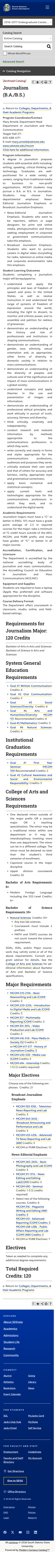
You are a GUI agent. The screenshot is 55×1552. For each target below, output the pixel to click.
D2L (6, 1415)
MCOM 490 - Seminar (29, 1186)
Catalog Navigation (18, 71)
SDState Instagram (27, 1532)
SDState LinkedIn (35, 1532)
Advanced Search (13, 61)
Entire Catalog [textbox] (13, 38)
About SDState (13, 1322)
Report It (32, 1517)
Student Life (12, 1342)
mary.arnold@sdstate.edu (28, 141)
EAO (6, 1512)
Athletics (9, 1381)
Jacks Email (10, 1427)
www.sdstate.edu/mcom (18, 145)
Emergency (9, 1507)
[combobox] (27, 22)
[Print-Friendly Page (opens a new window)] (46, 82)
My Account (35, 1458)
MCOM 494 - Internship (24, 1063)
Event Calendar (12, 1394)
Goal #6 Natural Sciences (30, 727)
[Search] (48, 46)
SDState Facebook (5, 1532)
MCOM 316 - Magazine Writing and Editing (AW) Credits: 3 (31, 1210)
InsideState (34, 1451)
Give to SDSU (15, 1480)
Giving (31, 1375)
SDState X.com (12, 1532)
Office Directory (17, 1491)
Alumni (8, 1375)
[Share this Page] (42, 82)
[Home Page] (16, 10)
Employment (11, 1451)
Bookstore (9, 1388)
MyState (33, 1421)
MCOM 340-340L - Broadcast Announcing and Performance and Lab (33, 1122)
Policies (32, 1512)
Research (9, 1348)
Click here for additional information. (26, 149)
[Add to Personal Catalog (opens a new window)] (37, 82)
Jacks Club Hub (12, 1421)
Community (11, 1355)
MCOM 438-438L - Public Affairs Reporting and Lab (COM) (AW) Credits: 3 (32, 1230)
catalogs (13, 1542)
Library (32, 1381)
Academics (10, 1328)
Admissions (11, 1335)
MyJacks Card (36, 1415)
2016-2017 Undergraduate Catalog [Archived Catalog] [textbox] (28, 22)
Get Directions (16, 1471)
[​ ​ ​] (47, 7)
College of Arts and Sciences (24, 964)
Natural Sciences (20, 917)
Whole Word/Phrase (19, 53)
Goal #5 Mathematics (23, 723)
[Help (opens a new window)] (50, 82)
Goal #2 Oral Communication (30, 694)
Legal (6, 1517)
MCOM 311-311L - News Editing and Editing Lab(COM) (30, 1178)
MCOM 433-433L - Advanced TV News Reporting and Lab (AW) (34, 1139)
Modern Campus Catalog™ (34, 1549)
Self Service (34, 1427)
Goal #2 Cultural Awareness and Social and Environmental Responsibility (31, 779)
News (31, 1388)
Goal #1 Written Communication (30, 686)
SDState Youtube (20, 1532)
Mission (32, 1507)
